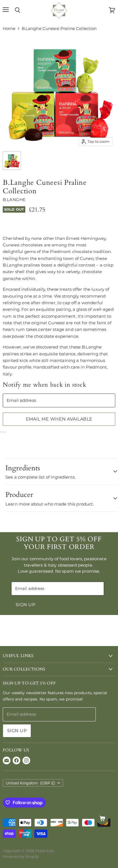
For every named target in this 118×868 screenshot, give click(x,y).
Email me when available (59, 419)
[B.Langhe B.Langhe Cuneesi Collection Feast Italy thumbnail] (12, 160)
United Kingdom (30, 783)
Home (9, 28)
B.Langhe (14, 199)
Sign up (25, 604)
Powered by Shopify (21, 856)
